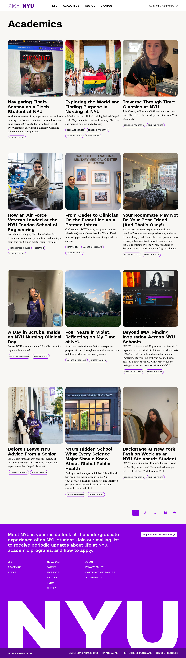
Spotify (51, 588)
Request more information (157, 534)
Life (54, 5)
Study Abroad (92, 136)
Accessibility (93, 577)
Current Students (18, 472)
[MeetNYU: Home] (21, 5)
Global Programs (75, 130)
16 (165, 513)
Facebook (53, 572)
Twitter (51, 567)
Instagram (53, 562)
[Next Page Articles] (175, 512)
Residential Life (132, 255)
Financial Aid (110, 653)
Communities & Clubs (19, 248)
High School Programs (137, 653)
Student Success (167, 653)
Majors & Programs (98, 130)
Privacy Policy (94, 567)
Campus (107, 5)
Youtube (52, 577)
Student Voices (17, 138)
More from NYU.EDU (20, 653)
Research (39, 248)
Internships (72, 247)
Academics (71, 5)
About (89, 562)
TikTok (50, 582)
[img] (35, 68)
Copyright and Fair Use (100, 572)
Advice (90, 5)
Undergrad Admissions (83, 653)
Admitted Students (133, 372)
